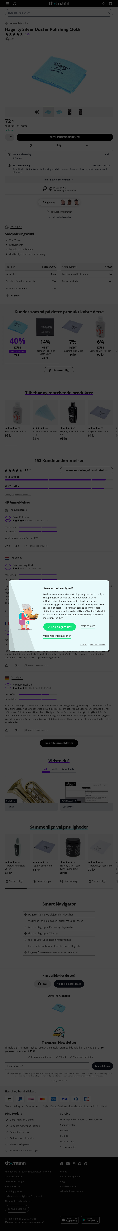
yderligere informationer (57, 635)
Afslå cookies (88, 626)
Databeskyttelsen (98, 644)
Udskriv (83, 644)
